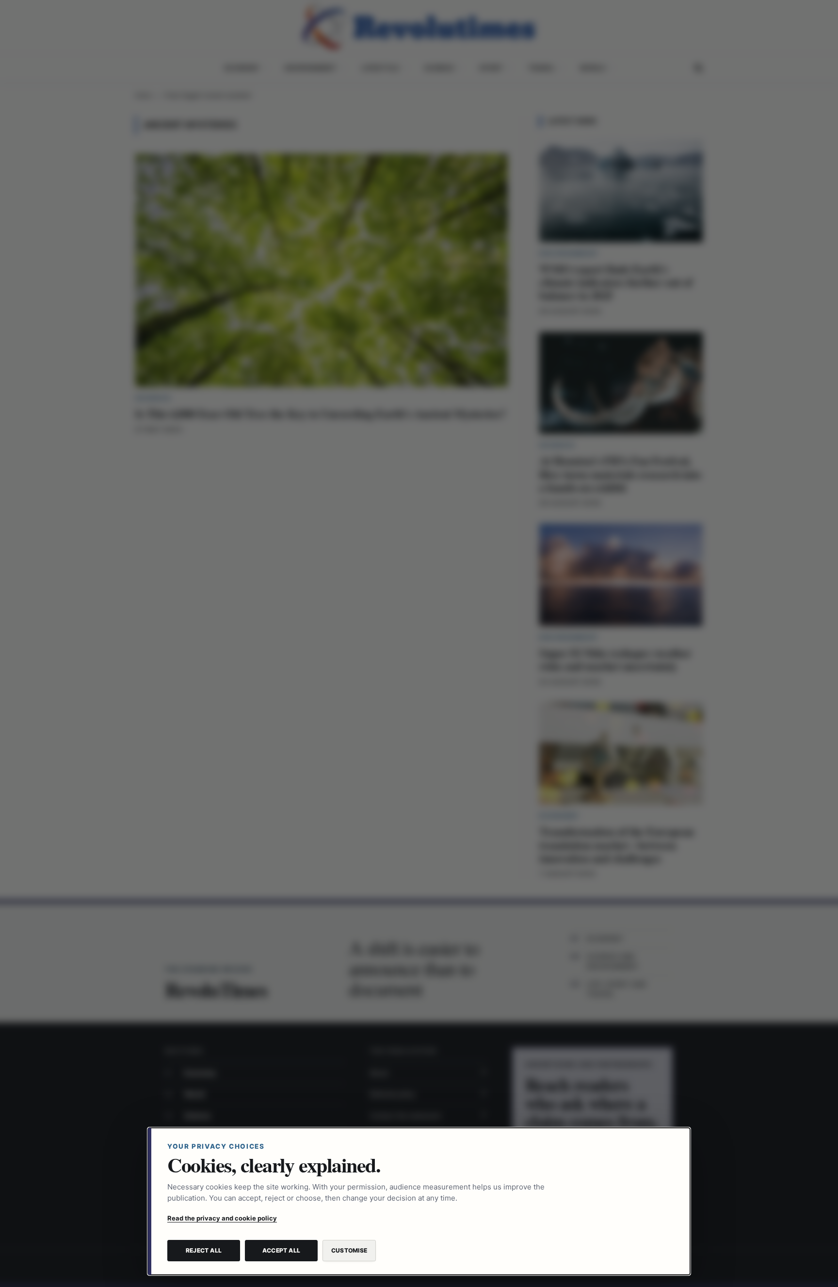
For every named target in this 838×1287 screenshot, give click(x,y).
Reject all (204, 1250)
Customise (349, 1250)
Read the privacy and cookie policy (222, 1218)
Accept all (281, 1250)
